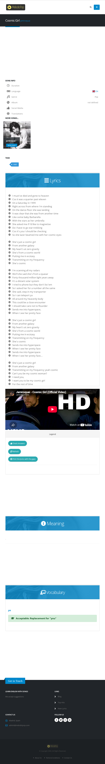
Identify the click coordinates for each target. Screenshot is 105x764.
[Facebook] (56, 720)
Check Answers (18, 443)
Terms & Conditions (53, 758)
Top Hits (61, 702)
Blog (59, 696)
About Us (38, 758)
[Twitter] (61, 720)
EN (97, 91)
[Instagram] (65, 720)
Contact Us (68, 758)
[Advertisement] (52, 51)
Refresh (15, 451)
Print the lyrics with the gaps (24, 459)
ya (9, 610)
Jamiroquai (25, 20)
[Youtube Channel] (70, 720)
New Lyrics (62, 708)
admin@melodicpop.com (19, 725)
